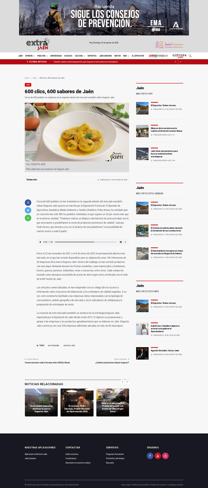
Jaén (20, 56)
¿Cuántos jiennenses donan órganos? (112, 362)
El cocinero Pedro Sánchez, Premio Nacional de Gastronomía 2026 (77, 409)
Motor (117, 56)
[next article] (175, 61)
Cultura (79, 56)
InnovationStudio (72, 484)
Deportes (92, 56)
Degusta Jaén (69, 346)
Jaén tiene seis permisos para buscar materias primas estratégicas (164, 154)
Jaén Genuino (105, 56)
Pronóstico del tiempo (115, 458)
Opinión (29, 56)
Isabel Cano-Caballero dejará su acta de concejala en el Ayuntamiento (165, 329)
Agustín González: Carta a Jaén (165, 350)
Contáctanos (71, 458)
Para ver (41, 56)
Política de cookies (158, 484)
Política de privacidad (140, 484)
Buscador (110, 463)
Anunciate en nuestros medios (78, 463)
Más (125, 56)
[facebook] (28, 202)
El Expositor (138, 56)
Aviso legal (125, 484)
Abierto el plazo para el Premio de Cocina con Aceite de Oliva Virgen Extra (112, 407)
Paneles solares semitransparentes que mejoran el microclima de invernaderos (86, 62)
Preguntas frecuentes (115, 454)
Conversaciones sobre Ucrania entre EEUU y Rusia (47, 362)
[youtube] (158, 456)
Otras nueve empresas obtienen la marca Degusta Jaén (41, 409)
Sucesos (68, 56)
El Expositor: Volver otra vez (163, 105)
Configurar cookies (175, 484)
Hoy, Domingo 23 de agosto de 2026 (103, 43)
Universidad (56, 56)
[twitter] (28, 210)
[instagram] (165, 456)
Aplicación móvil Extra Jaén (36, 454)
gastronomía (53, 346)
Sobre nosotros (72, 454)
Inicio (27, 78)
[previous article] (180, 61)
